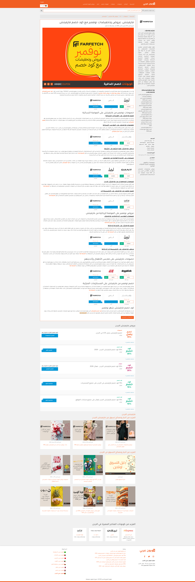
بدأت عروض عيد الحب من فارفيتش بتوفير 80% (55, 445)
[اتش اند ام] (111, 271)
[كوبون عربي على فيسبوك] (144, 557)
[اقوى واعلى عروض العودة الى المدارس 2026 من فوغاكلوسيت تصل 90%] (88, 496)
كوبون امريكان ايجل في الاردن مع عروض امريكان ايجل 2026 (111, 562)
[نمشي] (112, 531)
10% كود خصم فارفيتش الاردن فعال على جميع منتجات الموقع (99, 400)
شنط (146, 144)
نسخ (122, 106)
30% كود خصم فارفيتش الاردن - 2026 (108, 350)
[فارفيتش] (95, 100)
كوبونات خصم (104, 4)
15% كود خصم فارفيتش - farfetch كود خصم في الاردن (112, 555)
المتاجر (126, 4)
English (42, 2)
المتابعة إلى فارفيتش (127, 317)
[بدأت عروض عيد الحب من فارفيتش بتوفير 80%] (55, 430)
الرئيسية (132, 4)
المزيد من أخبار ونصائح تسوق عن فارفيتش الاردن (113, 418)
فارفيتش (104, 16)
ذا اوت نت (95, 535)
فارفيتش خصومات (150, 148)
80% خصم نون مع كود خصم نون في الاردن (115, 564)
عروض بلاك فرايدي (113, 16)
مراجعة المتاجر (143, 142)
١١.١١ (120, 16)
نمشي (112, 535)
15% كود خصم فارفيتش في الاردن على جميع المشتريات (101, 383)
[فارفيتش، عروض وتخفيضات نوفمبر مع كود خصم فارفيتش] (88, 58)
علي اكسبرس (128, 535)
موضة (153, 144)
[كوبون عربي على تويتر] (149, 557)
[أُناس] (111, 100)
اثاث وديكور (141, 144)
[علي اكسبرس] (128, 531)
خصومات (119, 4)
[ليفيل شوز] (126, 100)
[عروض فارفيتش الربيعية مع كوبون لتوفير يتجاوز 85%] (88, 430)
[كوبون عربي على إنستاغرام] (153, 557)
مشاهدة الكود (95, 106)
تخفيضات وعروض (150, 142)
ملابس (149, 144)
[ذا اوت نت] (96, 531)
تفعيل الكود (49, 350)
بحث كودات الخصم (149, 10)
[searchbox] (92, 10)
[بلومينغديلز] (126, 137)
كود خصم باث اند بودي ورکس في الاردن (116, 559)
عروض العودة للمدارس (89, 4)
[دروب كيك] (126, 271)
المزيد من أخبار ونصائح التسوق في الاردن (117, 452)
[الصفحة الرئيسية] (149, 4)
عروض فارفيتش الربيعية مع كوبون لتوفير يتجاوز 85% (87, 445)
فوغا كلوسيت (79, 535)
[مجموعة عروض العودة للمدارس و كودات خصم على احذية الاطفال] (55, 465)
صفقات (113, 4)
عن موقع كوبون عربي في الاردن (118, 551)
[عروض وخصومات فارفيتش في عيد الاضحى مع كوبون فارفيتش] (120, 430)
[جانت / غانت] (126, 170)
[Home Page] (147, 550)
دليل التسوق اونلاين (120, 479)
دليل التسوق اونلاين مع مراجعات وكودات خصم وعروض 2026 (110, 553)
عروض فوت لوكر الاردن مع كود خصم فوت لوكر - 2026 (112, 566)
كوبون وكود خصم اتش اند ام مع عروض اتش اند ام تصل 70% (110, 557)
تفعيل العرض (50, 369)
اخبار (98, 4)
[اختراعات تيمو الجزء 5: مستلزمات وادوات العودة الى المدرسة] (120, 496)
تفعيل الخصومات (49, 335)
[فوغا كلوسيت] (126, 201)
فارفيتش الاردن (128, 415)
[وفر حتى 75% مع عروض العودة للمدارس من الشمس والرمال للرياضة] (88, 465)
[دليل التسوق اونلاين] (120, 465)
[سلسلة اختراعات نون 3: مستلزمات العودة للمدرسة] (55, 496)
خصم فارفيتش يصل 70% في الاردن (109, 333)
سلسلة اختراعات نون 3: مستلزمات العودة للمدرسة (55, 511)
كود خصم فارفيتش (47, 91)
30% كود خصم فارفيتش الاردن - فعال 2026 (106, 366)
